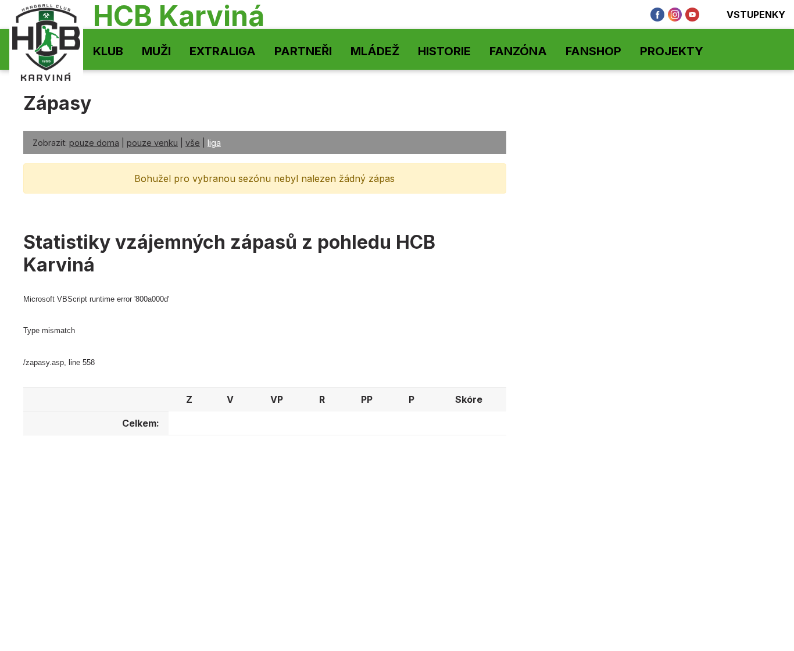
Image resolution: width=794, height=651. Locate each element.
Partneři (303, 51)
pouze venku (152, 143)
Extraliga (222, 51)
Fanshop (593, 51)
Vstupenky (756, 14)
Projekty (671, 51)
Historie (444, 51)
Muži (156, 51)
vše (192, 143)
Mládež (374, 51)
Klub (108, 51)
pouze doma (94, 143)
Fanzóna (518, 51)
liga (214, 143)
